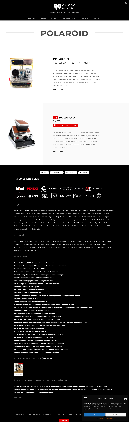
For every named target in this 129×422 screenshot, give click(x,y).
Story (54, 18)
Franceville (81, 214)
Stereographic (101, 244)
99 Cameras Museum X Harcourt (33, 337)
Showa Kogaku (34, 226)
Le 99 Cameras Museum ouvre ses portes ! (37, 319)
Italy (57, 217)
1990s (59, 241)
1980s (54, 241)
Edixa (33, 214)
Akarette (26, 210)
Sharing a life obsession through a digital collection (41, 349)
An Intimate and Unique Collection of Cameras (39, 343)
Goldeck (17, 217)
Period (36, 244)
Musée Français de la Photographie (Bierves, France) (34, 386)
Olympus (22, 223)
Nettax (94, 220)
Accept (94, 414)
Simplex (43, 226)
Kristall (89, 217)
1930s (30, 241)
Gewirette (106, 214)
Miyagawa (74, 220)
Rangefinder (54, 244)
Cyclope (17, 214)
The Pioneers (99, 247)
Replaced (83, 244)
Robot (101, 223)
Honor (36, 217)
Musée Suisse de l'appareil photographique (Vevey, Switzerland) (62, 389)
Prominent (85, 223)
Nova (16, 223)
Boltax (59, 210)
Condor (98, 210)
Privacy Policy (100, 418)
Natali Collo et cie (85, 220)
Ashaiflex (37, 210)
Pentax (37, 223)
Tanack (79, 226)
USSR (108, 226)
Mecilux (35, 220)
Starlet (60, 226)
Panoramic (29, 244)
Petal (55, 223)
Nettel (99, 220)
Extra (89, 241)
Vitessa (16, 229)
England (44, 214)
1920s (26, 241)
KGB (66, 217)
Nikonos (110, 220)
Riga (96, 223)
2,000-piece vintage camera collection (36, 352)
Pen (33, 223)
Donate (84, 18)
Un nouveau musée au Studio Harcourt (37, 316)
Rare (60, 244)
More (96, 18)
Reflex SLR (67, 244)
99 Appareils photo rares (29, 328)
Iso (54, 217)
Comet (85, 210)
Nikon (104, 220)
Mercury (47, 220)
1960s (45, 241)
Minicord (67, 220)
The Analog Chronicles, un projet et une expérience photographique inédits (47, 296)
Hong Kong (30, 217)
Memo (41, 220)
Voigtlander (24, 229)
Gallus (88, 214)
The (26, 179)
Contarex (105, 210)
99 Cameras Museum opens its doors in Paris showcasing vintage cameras (50, 322)
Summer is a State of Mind (36, 284)
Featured (95, 241)
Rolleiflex (25, 226)
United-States (100, 226)
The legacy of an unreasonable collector (39, 346)
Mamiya (29, 220)
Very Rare (33, 250)
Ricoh (92, 223)
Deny (116, 414)
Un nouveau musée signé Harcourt (35, 313)
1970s (49, 241)
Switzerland (67, 226)
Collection (69, 18)
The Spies (108, 247)
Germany (98, 214)
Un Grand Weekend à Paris (31, 301)
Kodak (79, 217)
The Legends (78, 247)
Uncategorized (23, 250)
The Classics (46, 247)
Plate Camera (44, 244)
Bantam (44, 210)
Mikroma (60, 220)
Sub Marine (27, 247)
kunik (95, 217)
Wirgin (31, 229)
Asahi (31, 210)
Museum (31, 18)
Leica (99, 217)
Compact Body (81, 241)
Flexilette (68, 214)
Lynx (21, 220)
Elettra (38, 214)
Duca (22, 214)
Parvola (28, 223)
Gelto (93, 214)
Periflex (50, 223)
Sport (55, 226)
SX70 (74, 226)
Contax (111, 210)
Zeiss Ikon (37, 229)
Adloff (16, 210)
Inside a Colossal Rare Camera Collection (36, 272)
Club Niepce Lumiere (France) (100, 389)
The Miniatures (89, 247)
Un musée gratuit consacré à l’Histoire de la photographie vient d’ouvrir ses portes (54, 307)
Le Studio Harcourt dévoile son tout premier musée (39, 325)
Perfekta (44, 223)
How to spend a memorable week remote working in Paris (44, 304)
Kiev (70, 217)
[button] (125, 399)
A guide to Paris (26, 298)
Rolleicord (17, 226)
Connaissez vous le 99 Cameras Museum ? (34, 278)
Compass (92, 210)
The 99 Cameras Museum (40, 415)
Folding (101, 241)
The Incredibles (68, 247)
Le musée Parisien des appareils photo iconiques (39, 275)
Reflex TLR (75, 244)
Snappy (49, 226)
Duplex (27, 214)
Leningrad (105, 217)
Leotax (16, 220)
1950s (40, 241)
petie (60, 223)
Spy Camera (91, 244)
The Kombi (86, 226)
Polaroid (70, 223)
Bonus (63, 241)
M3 (25, 220)
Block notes (52, 210)
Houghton (43, 217)
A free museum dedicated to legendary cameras (38, 334)
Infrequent (109, 241)
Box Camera (71, 241)
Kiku (74, 217)
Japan (62, 217)
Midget (53, 220)
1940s (35, 241)
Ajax (20, 210)
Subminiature (36, 247)
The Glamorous (56, 247)
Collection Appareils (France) (41, 392)
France (74, 214)
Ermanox (51, 214)
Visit (43, 18)
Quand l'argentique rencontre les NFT (36, 340)
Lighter (22, 244)
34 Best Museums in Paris (30, 331)
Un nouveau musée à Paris (31, 310)
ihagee (50, 217)
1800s (16, 241)
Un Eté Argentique (28, 287)
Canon (80, 210)
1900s (21, 241)
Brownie (65, 210)
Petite (65, 223)
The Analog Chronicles (33, 281)
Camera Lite (73, 210)
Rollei (106, 223)
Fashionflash (59, 214)
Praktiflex (77, 223)
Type (16, 250)
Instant (16, 244)
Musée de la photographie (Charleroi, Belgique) (75, 386)
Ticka (92, 226)
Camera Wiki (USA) (21, 392)
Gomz (23, 217)
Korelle (84, 217)
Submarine (18, 247)
